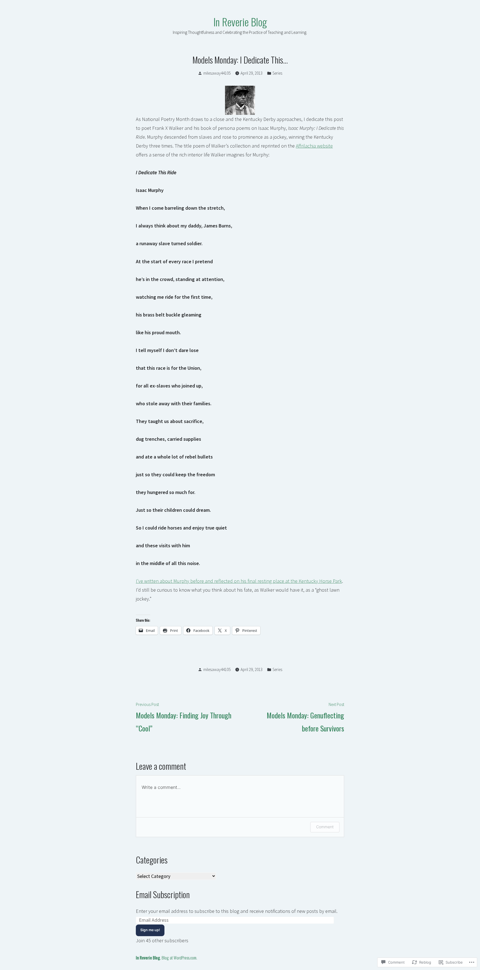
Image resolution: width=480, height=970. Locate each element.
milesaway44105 (217, 73)
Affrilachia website (314, 146)
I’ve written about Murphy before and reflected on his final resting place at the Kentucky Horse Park (239, 581)
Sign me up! (150, 930)
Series (277, 73)
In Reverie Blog (240, 21)
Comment (325, 826)
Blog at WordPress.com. (179, 957)
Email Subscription (163, 894)
